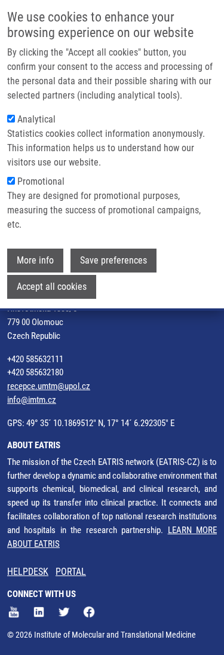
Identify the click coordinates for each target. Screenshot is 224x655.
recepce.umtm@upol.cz (48, 386)
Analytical (36, 119)
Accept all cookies (52, 286)
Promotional (41, 181)
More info (35, 260)
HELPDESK (27, 571)
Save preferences (113, 260)
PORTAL (71, 571)
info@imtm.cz (31, 399)
